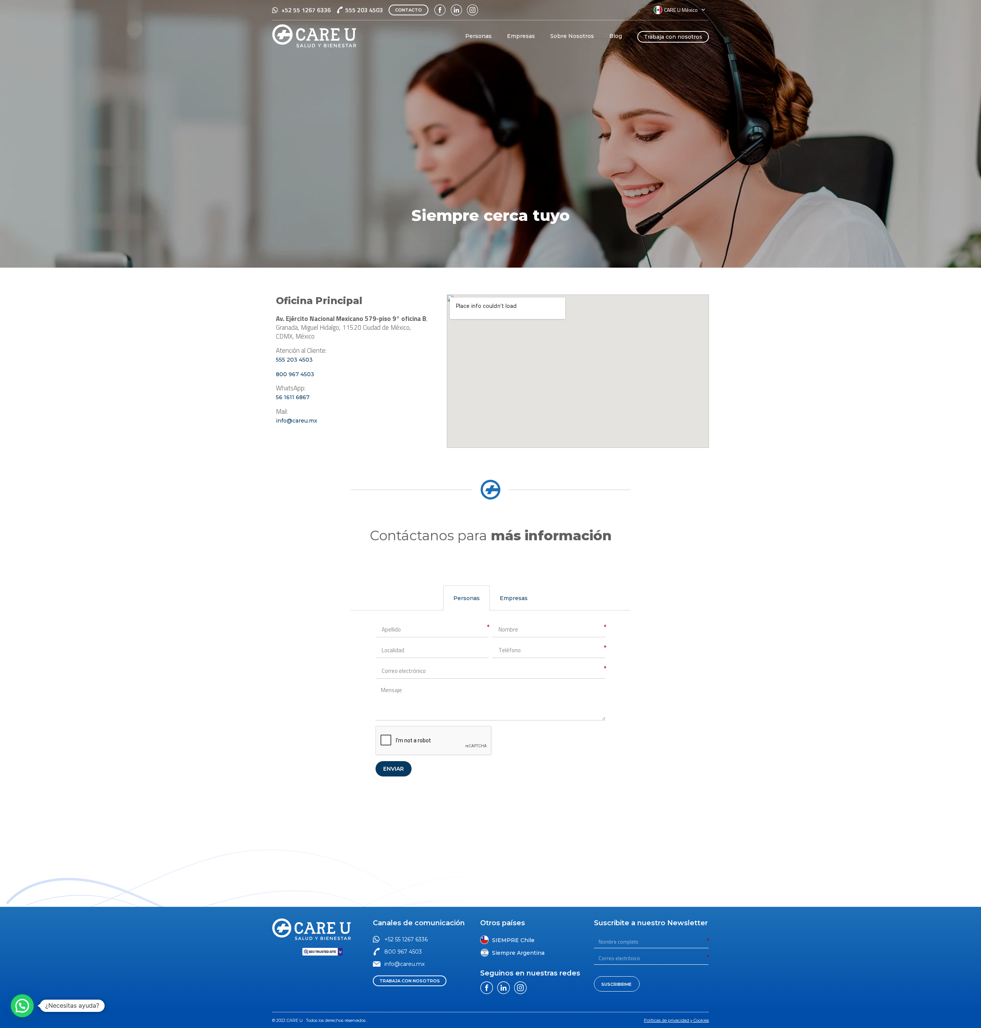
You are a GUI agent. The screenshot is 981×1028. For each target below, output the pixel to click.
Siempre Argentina (518, 952)
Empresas (521, 36)
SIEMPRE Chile (513, 940)
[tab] (466, 598)
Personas (478, 36)
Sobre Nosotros (572, 36)
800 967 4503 (295, 374)
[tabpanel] (490, 699)
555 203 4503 (294, 359)
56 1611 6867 (293, 397)
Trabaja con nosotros (673, 36)
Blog (615, 36)
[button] (408, 10)
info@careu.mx (296, 420)
